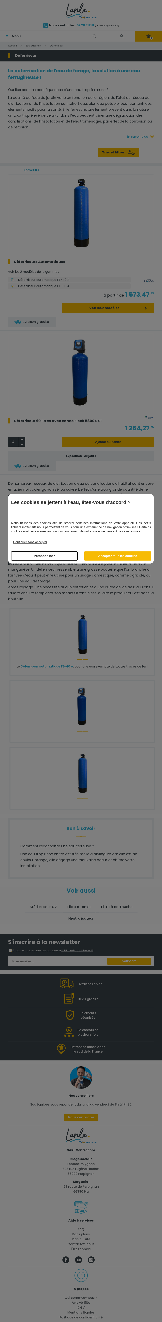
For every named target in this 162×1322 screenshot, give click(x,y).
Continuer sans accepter (30, 542)
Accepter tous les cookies (117, 556)
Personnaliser (44, 556)
